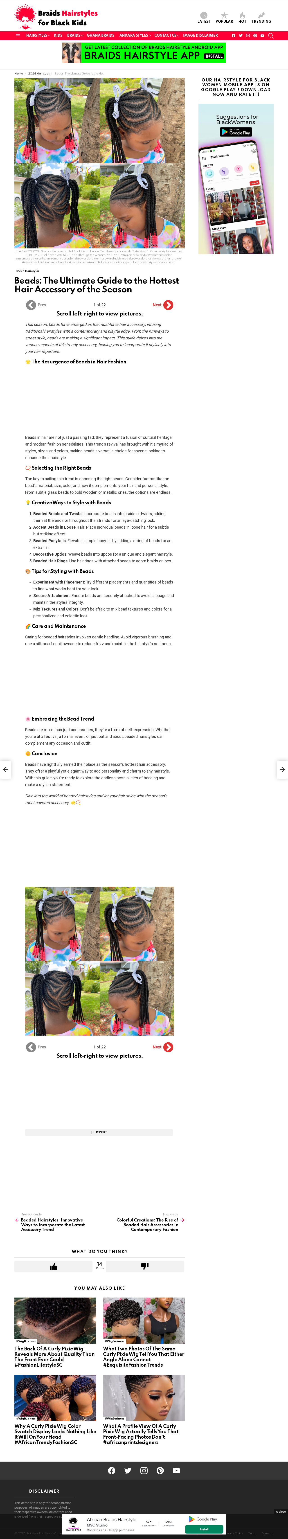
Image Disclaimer (200, 36)
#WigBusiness (26, 1341)
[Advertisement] (99, 400)
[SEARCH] (271, 35)
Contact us (165, 36)
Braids (73, 36)
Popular (224, 22)
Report (101, 1132)
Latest (203, 22)
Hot (242, 22)
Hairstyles (36, 36)
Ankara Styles (133, 36)
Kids (58, 36)
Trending (261, 22)
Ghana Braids (100, 36)
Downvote (145, 1266)
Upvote (53, 1266)
